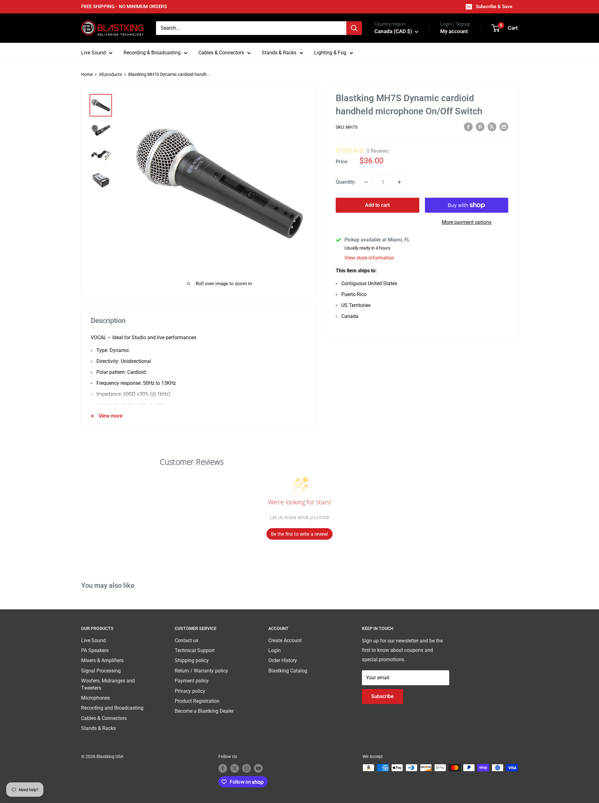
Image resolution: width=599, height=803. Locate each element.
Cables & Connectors (221, 53)
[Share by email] (503, 126)
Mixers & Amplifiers (102, 660)
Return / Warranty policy (201, 671)
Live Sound (93, 53)
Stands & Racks (279, 53)
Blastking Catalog (287, 671)
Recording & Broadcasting (152, 53)
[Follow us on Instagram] (246, 768)
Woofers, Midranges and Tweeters (108, 684)
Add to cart (377, 205)
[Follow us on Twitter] (234, 768)
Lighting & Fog (330, 53)
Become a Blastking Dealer (204, 711)
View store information (369, 258)
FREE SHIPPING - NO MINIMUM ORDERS (124, 6)
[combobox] (251, 28)
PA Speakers (95, 650)
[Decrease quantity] (366, 182)
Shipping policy (192, 660)
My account (454, 31)
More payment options (466, 222)
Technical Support (195, 650)
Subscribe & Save (494, 6)
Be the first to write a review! (299, 534)
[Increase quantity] (399, 182)
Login (274, 650)
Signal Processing (101, 671)
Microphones (95, 698)
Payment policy (192, 681)
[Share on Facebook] (468, 126)
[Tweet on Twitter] (492, 126)
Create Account (285, 640)
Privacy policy (190, 691)
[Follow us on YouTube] (258, 768)
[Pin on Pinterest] (480, 126)
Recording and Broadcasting (112, 708)
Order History (282, 660)
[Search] (354, 28)
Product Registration (197, 701)
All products (110, 74)
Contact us (186, 640)
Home (87, 74)
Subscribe (382, 696)
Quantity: (346, 182)
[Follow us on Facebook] (222, 768)
